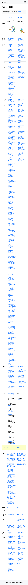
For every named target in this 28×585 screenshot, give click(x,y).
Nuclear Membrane (11, 59)
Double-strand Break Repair (20, 118)
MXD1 (10, 473)
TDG (11, 493)
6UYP (13, 525)
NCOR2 (11, 475)
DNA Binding (10, 62)
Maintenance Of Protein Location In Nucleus (11, 279)
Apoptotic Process (11, 119)
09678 (18, 510)
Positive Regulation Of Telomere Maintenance (11, 183)
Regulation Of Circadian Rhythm (11, 221)
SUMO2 (11, 491)
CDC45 (18, 454)
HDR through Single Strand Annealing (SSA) (21, 368)
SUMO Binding (11, 77)
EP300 (10, 463)
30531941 (10, 441)
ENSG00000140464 (10, 514)
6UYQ (8, 526)
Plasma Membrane (21, 50)
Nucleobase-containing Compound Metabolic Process (21, 560)
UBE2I (8, 501)
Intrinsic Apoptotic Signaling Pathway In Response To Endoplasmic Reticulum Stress (11, 313)
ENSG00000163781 (21, 514)
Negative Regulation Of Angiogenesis (10, 156)
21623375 (10, 436)
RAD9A (18, 460)
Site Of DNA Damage (20, 59)
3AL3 (20, 524)
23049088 (10, 433)
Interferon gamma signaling (11, 379)
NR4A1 (11, 476)
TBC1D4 (23, 462)
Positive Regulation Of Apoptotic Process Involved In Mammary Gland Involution (11, 289)
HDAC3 (11, 466)
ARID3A (8, 453)
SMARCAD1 (19, 462)
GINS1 (18, 457)
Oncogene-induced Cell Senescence (11, 327)
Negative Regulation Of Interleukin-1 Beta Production (11, 196)
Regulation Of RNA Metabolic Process (11, 540)
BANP (11, 455)
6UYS (13, 526)
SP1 (13, 488)
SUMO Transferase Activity (11, 73)
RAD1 (22, 459)
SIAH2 (11, 486)
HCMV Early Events (10, 388)
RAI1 (21, 460)
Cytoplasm (10, 43)
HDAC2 (8, 466)
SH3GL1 (8, 486)
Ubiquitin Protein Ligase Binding (11, 75)
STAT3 (13, 490)
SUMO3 (8, 492)
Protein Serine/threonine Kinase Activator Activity (21, 69)
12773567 (19, 11)
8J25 (12, 529)
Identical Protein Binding (11, 79)
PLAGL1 (8, 480)
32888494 (13, 443)
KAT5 (12, 468)
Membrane (10, 53)
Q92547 (18, 520)
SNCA (11, 488)
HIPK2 (8, 468)
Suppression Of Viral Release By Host (11, 240)
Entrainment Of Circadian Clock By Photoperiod (11, 232)
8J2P (14, 529)
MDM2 (11, 471)
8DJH (8, 529)
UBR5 (18, 464)
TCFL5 (18, 463)
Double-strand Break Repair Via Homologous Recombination (21, 108)
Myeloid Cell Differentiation (10, 161)
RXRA (8, 485)
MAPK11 (12, 470)
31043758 (10, 410)
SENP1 (10, 485)
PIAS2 (11, 479)
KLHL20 (11, 469)
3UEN (23, 525)
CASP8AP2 (11, 457)
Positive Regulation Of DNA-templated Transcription (11, 257)
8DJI (10, 529)
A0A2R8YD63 (19, 518)
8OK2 (20, 527)
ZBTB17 (24, 464)
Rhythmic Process (11, 271)
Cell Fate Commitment (10, 246)
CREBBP (8, 460)
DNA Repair (20, 116)
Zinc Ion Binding (11, 68)
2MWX (13, 522)
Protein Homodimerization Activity (11, 82)
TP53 (8, 497)
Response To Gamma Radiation (11, 141)
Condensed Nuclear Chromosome (22, 37)
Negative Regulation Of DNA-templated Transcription (11, 253)
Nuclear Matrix (11, 54)
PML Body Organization (10, 176)
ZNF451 (8, 504)
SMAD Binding (11, 84)
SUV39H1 (12, 492)
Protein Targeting (11, 115)
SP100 (8, 490)
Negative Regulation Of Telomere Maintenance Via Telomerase (11, 188)
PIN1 (13, 479)
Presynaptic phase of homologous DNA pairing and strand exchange (21, 375)
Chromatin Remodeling (10, 110)
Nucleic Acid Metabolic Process (21, 542)
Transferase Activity (10, 70)
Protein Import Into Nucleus (11, 117)
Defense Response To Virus (11, 282)
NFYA (23, 457)
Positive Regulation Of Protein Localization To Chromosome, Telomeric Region (11, 340)
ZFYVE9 (12, 503)
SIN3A (8, 487)
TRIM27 (8, 500)
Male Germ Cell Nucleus (21, 41)
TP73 (12, 497)
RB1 (10, 482)
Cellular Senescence (10, 324)
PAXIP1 (8, 477)
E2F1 (21, 455)
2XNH (20, 522)
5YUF (13, 524)
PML (11, 17)
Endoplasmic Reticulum (10, 46)
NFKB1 (8, 476)
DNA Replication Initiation (21, 114)
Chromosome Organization (20, 140)
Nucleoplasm (10, 40)
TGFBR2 (12, 495)
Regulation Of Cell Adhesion (11, 163)
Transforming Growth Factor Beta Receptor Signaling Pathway (12, 122)
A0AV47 (24, 518)
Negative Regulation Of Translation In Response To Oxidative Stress (11, 211)
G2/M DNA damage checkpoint (22, 383)
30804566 (10, 424)
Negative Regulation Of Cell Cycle (21, 536)
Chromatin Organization (20, 121)
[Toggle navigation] (25, 2)
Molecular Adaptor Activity (11, 92)
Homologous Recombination (21, 138)
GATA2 (8, 465)
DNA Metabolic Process (21, 112)
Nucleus (9, 39)
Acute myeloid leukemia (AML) (11, 394)
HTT (10, 468)
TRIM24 (11, 498)
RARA (8, 482)
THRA (10, 496)
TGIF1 (8, 496)
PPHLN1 (23, 458)
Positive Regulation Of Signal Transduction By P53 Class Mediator (11, 333)
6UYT (8, 527)
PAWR (14, 476)
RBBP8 (23, 460)
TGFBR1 (8, 495)
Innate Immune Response (11, 243)
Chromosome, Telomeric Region (11, 37)
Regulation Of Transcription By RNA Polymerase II (11, 551)
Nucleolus (10, 42)
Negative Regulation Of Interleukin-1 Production (10, 201)
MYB (13, 473)
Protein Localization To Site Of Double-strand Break (21, 160)
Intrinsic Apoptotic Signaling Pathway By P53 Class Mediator (11, 320)
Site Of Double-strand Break (21, 56)
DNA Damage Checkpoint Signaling (20, 104)
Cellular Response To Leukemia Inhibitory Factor (11, 344)
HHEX (14, 466)
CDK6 (8, 459)
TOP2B (24, 463)
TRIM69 (11, 500)
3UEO (18, 526)
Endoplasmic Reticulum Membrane (10, 49)
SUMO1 (8, 491)
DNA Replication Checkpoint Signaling (21, 100)
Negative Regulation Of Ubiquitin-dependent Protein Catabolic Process (11, 349)
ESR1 (24, 455)
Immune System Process (11, 107)
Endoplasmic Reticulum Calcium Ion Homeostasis (11, 192)
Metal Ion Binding (11, 86)
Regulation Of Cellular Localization (10, 294)
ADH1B (8, 452)
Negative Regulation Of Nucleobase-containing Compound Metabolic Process (11, 545)
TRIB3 (8, 498)
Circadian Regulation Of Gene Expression (11, 206)
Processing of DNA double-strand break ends (22, 371)
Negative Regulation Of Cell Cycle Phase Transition (21, 555)
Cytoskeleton (20, 49)
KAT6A (8, 469)
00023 (8, 510)
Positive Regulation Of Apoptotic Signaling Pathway (11, 358)
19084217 (20, 399)
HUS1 (21, 457)
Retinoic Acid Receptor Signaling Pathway (11, 268)
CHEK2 (10, 459)
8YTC (8, 530)
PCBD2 (11, 477)
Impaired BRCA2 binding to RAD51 (21, 385)
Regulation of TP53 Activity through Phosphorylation (22, 380)
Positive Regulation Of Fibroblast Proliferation (11, 265)
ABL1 (18, 452)
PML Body (10, 55)
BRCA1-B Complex (22, 57)
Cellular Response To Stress (21, 549)
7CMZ (18, 527)
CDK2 (13, 458)
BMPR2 (18, 453)
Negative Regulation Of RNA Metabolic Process (11, 555)
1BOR (8, 522)
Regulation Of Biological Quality (11, 308)
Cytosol (9, 51)
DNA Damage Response (20, 123)
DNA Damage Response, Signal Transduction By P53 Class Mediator (11, 172)
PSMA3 (11, 481)
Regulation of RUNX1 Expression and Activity (11, 382)
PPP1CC (18, 459)
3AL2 (18, 524)
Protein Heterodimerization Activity (11, 88)
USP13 (20, 464)
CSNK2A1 (13, 460)
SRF (10, 490)
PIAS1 (8, 479)
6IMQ (8, 525)
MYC (8, 474)
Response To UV (11, 139)
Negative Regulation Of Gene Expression (11, 149)
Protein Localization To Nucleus (11, 218)
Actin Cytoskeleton (21, 51)
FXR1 (10, 464)
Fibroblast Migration (10, 152)
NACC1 (10, 474)
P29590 (8, 518)
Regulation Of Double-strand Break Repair (10, 354)
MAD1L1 (8, 470)
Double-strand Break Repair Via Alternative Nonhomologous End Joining (21, 151)
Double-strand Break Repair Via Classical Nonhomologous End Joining (21, 145)
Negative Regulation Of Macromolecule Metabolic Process (11, 569)
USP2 (14, 502)
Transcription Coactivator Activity (10, 65)
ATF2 (14, 453)
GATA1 (12, 464)
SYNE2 (8, 493)
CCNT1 (8, 458)
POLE (20, 458)
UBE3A (8, 502)
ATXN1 (8, 454)
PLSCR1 (12, 480)
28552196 (10, 414)
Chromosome (20, 45)
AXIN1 (8, 455)
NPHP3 (18, 447)
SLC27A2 (10, 447)
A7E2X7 (18, 519)
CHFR (13, 459)
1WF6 (18, 522)
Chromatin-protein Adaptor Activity (21, 76)
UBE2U (11, 501)
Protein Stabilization (10, 273)
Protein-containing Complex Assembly (12, 306)
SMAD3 (8, 488)
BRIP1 (21, 453)
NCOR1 (8, 475)
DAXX (8, 462)
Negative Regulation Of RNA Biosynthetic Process (11, 563)
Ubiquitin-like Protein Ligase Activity (11, 96)
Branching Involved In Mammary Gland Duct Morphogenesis (11, 302)
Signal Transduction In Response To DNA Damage (21, 545)
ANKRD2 (11, 452)
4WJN (8, 524)
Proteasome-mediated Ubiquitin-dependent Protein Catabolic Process (11, 236)
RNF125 (10, 484)
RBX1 (12, 482)
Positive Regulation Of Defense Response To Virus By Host (11, 103)
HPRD (9, 12)
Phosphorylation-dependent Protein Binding (21, 74)
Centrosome (20, 48)
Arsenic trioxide (11, 391)
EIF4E (13, 462)
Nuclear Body (20, 53)
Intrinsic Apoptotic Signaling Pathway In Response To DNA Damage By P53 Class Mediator (11, 226)
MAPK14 (8, 471)
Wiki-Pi (3, 2)
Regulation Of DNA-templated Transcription (11, 113)
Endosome (10, 44)
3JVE (22, 524)
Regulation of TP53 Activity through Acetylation (11, 376)
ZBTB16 (8, 503)
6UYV (13, 527)
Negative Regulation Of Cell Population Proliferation (11, 126)
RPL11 (14, 484)
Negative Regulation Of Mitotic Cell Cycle (11, 261)
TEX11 (21, 463)
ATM (23, 452)
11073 (18, 507)
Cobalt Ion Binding (11, 90)
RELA (8, 484)
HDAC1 (11, 465)
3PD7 (20, 525)
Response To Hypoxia (10, 100)
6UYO (10, 525)
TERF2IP (14, 493)
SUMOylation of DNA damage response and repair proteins (11, 368)
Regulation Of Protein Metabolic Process (11, 276)
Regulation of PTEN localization (11, 385)
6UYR (10, 526)
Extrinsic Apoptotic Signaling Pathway (11, 329)
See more (8, 573)
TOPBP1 (21, 17)
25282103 (10, 413)
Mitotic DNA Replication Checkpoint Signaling (20, 134)
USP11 (11, 502)
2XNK (23, 522)
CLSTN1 (18, 455)
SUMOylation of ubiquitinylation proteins (11, 373)
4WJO (10, 524)
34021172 (10, 418)
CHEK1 (21, 454)
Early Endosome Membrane (11, 57)
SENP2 (14, 485)
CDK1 (11, 458)
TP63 (10, 497)
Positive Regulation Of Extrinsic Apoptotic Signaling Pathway (11, 362)
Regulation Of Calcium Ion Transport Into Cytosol (10, 145)
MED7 (8, 473)
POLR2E (8, 481)
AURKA (11, 454)
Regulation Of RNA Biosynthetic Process (11, 537)
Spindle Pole (20, 39)
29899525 (10, 405)
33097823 (13, 408)
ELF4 (8, 463)
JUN (7, 447)
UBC (14, 500)
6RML (20, 526)
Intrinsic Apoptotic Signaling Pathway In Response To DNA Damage (11, 131)
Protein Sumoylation (10, 159)
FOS (7, 464)
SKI (13, 487)
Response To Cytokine (10, 215)
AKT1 (20, 452)
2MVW (10, 522)
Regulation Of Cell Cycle (11, 285)
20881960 (13, 411)
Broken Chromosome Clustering (20, 156)
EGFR (10, 462)
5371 (8, 507)
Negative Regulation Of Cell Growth (11, 167)
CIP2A (24, 454)
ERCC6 (13, 463)
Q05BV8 (22, 519)
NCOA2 (13, 474)
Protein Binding (11, 67)
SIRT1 (11, 487)
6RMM (23, 526)
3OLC (18, 525)
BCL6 (8, 457)
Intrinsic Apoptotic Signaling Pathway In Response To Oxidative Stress (11, 136)
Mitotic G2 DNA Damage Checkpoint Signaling (21, 126)
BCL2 (13, 455)
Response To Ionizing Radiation (21, 130)
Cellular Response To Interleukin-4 (11, 317)
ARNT (11, 453)
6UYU (10, 527)
